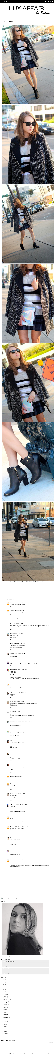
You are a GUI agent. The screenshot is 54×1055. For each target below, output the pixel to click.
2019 (4, 981)
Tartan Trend (6, 1007)
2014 (4, 989)
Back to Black (6, 1019)
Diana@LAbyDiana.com (9, 961)
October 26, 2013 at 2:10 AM (23, 826)
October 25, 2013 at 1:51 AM (19, 776)
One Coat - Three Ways (7, 999)
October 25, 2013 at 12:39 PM (22, 804)
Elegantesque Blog (13, 844)
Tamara (11, 711)
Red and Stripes (6, 997)
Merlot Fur (5, 1005)
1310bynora (12, 653)
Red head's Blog (13, 678)
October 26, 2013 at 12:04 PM (20, 837)
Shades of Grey (6, 1001)
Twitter (5, 966)
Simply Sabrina (13, 731)
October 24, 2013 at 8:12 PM (21, 753)
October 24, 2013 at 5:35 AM (17, 661)
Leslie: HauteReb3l (13, 804)
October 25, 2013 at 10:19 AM (18, 783)
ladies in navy (13, 695)
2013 (4, 991)
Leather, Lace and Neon (7, 1002)
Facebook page (18, 678)
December (5, 992)
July (4, 1024)
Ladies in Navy (13, 692)
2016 (4, 986)
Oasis (15, 581)
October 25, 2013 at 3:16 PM (22, 816)
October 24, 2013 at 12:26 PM (18, 711)
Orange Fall (5, 1010)
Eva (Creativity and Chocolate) (15, 721)
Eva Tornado (12, 684)
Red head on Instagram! (26, 678)
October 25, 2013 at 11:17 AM (20, 793)
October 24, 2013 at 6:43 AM (20, 684)
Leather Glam (6, 1014)
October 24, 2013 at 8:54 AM (19, 701)
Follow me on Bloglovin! (34, 678)
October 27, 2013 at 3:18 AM (19, 850)
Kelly (11, 740)
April (5, 1029)
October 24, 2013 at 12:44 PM (21, 730)
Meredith (11, 701)
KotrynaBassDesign (45, 1053)
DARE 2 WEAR (13, 637)
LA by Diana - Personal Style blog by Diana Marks (21, 1053)
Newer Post (3, 890)
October (5, 996)
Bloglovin (6, 973)
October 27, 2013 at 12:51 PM (19, 859)
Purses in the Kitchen (14, 826)
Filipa (11, 783)
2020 (4, 979)
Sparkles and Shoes (13, 747)
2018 (4, 982)
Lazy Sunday (6, 1015)
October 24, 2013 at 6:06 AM (22, 669)
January (5, 1034)
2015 (4, 987)
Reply (11, 606)
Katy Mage (12, 633)
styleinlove (12, 850)
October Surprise (6, 1004)
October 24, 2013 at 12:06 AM (19, 610)
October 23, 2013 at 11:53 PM (19, 602)
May (4, 1028)
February (5, 1033)
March (5, 1031)
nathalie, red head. (13, 669)
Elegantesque (12, 837)
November (5, 994)
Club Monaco (23, 581)
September (5, 1021)
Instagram (6, 968)
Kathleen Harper (13, 753)
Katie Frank (12, 793)
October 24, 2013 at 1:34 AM (19, 633)
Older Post (50, 890)
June (4, 1026)
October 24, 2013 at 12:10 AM (18, 623)
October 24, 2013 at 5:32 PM (17, 740)
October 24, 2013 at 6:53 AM (21, 692)
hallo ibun (12, 776)
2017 (4, 984)
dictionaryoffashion (13, 816)
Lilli (11, 662)
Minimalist (5, 1009)
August (5, 1022)
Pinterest (5, 971)
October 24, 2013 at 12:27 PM (27, 721)
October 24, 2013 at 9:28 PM (23, 764)
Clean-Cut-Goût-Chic (14, 764)
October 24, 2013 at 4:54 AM (20, 653)
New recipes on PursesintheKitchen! (16, 832)
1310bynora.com (14, 656)
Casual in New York (7, 1017)
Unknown (12, 602)
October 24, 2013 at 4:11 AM (20, 643)
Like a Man (5, 1012)
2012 (4, 1037)
